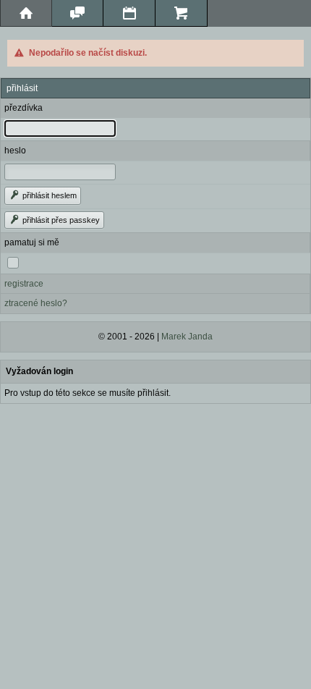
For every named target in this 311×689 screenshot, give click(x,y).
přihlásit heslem (48, 195)
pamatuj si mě (31, 242)
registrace (23, 284)
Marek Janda (187, 336)
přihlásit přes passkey (60, 220)
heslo (15, 150)
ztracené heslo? (35, 303)
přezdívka (23, 108)
